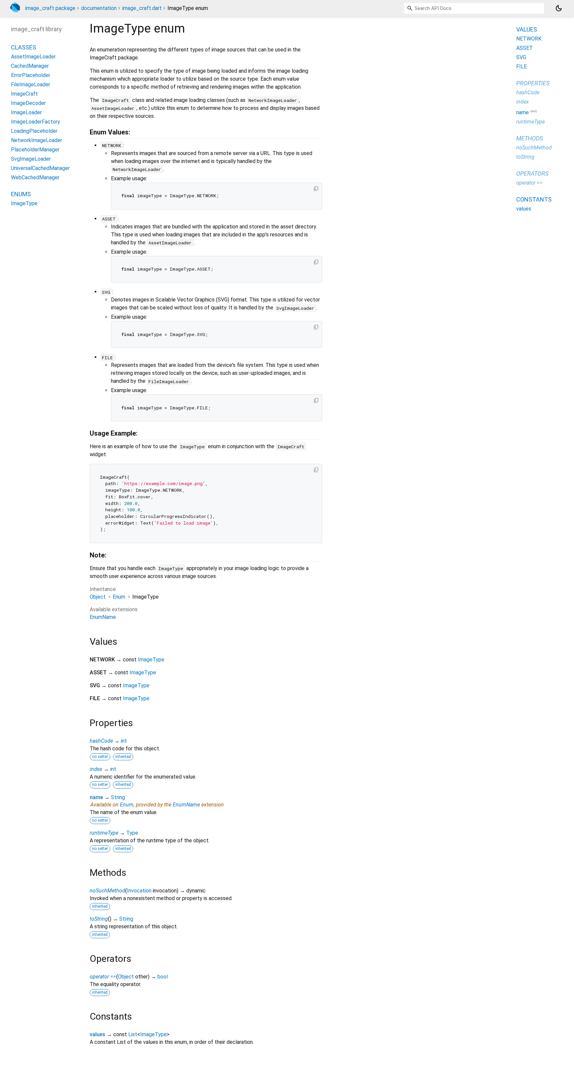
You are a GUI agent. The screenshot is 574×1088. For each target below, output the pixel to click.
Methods (529, 138)
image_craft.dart (142, 8)
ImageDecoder (28, 103)
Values (526, 29)
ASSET (524, 48)
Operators (532, 173)
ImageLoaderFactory (35, 122)
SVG (521, 57)
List (132, 1034)
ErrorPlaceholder (30, 75)
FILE (521, 66)
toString (99, 919)
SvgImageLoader (31, 159)
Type (132, 833)
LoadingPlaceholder (34, 131)
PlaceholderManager (35, 149)
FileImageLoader (30, 84)
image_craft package (50, 8)
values (97, 1034)
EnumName (103, 617)
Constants (534, 199)
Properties (532, 83)
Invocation (139, 890)
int (124, 741)
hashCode (101, 741)
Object (98, 597)
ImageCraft (24, 94)
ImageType (151, 659)
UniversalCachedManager (40, 168)
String (118, 797)
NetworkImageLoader (36, 140)
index (96, 769)
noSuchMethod (107, 890)
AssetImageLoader (33, 56)
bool (162, 976)
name (96, 797)
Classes (23, 47)
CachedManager (30, 66)
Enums (21, 194)
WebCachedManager (35, 177)
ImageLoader (26, 112)
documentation (99, 8)
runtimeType (104, 833)
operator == (103, 976)
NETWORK (528, 39)
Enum (119, 597)
